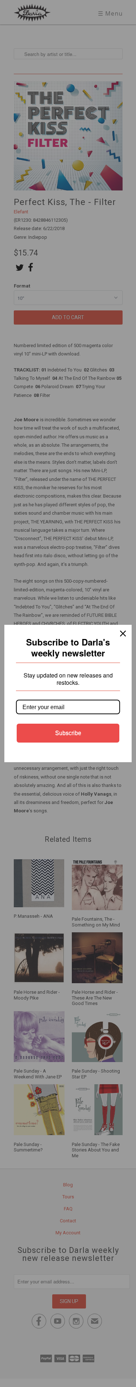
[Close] (123, 633)
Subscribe (68, 733)
